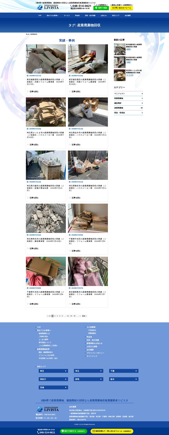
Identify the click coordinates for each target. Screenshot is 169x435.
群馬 (88, 379)
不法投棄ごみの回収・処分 (48, 358)
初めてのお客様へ (52, 15)
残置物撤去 (92, 333)
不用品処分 (92, 330)
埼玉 (88, 371)
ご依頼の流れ (43, 336)
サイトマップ (92, 356)
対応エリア (115, 15)
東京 (53, 371)
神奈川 (53, 379)
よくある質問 (43, 339)
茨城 (53, 387)
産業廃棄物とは (44, 333)
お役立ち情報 (92, 346)
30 (74, 316)
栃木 (124, 379)
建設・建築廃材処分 (46, 352)
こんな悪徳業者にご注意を (48, 345)
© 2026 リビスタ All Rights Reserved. (84, 424)
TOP (39, 15)
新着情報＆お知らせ (94, 343)
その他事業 (91, 327)
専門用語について (45, 342)
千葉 (124, 371)
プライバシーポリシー (95, 353)
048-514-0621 (81, 6)
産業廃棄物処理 (43, 349)
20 (71, 316)
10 (68, 316)
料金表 (77, 15)
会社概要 (128, 15)
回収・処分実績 (90, 15)
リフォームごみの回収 (46, 355)
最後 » (84, 316)
